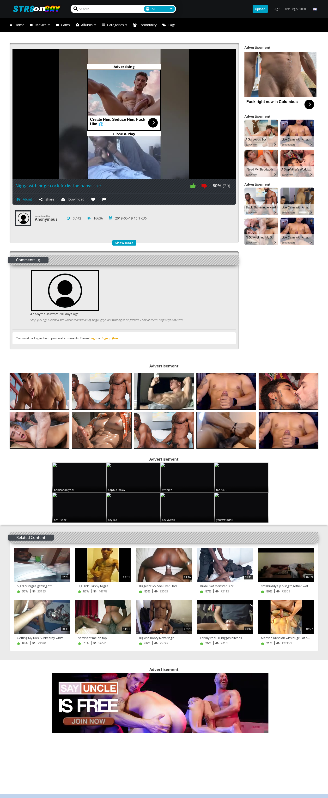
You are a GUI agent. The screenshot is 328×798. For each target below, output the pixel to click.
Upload (260, 9)
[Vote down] (204, 186)
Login (93, 338)
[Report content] (104, 199)
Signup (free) (111, 338)
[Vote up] (193, 186)
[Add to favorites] (93, 199)
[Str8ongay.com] (38, 9)
